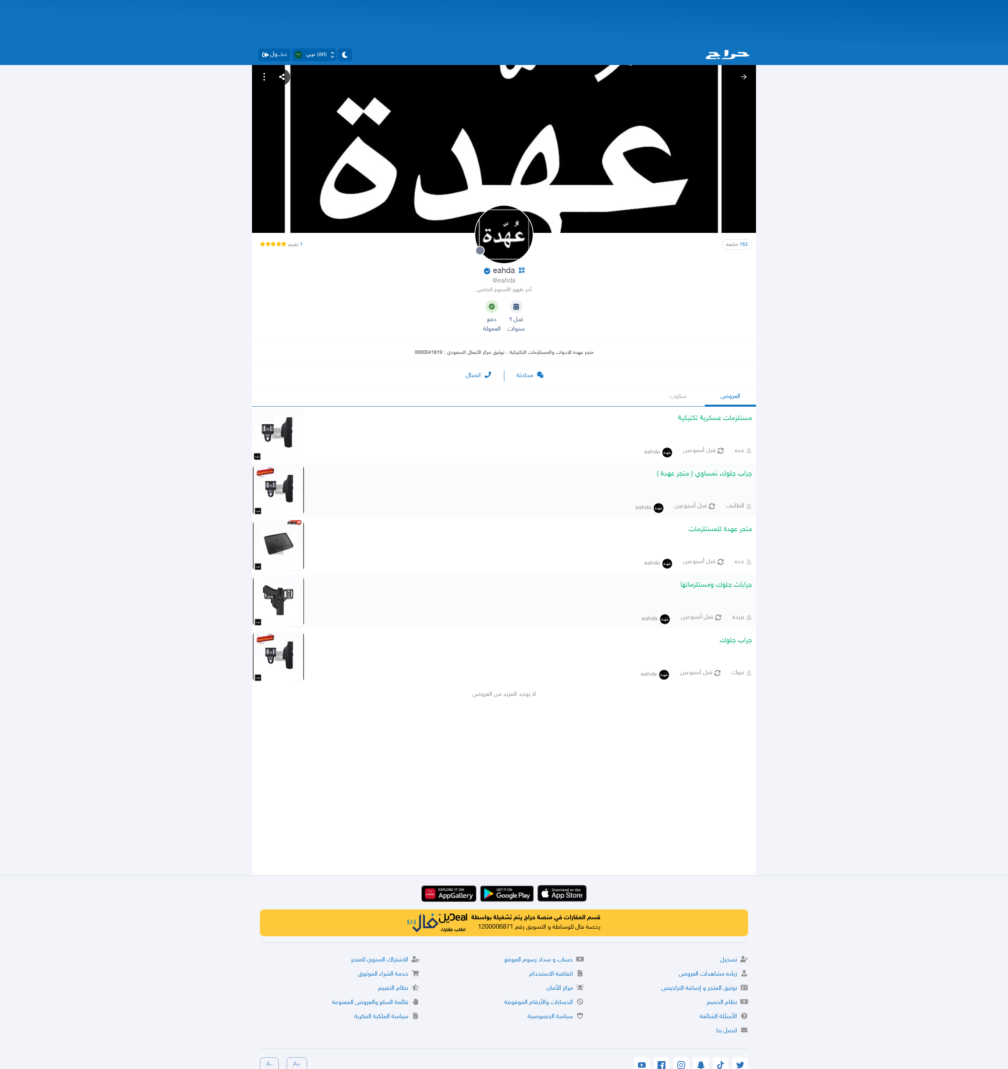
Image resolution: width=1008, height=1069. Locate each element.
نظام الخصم (722, 1002)
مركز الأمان (560, 988)
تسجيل (728, 960)
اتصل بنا (726, 1031)
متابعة (737, 244)
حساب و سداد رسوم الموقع (538, 960)
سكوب (678, 396)
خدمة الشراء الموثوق (383, 974)
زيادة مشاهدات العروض (708, 974)
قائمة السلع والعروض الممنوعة (370, 1002)
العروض (730, 396)
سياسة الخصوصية (550, 1017)
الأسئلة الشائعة (718, 1017)
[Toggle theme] (345, 54)
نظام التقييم (393, 988)
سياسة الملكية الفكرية (381, 1017)
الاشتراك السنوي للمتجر (379, 960)
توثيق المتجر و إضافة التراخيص (699, 988)
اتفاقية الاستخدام (551, 974)
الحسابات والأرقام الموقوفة (538, 1002)
